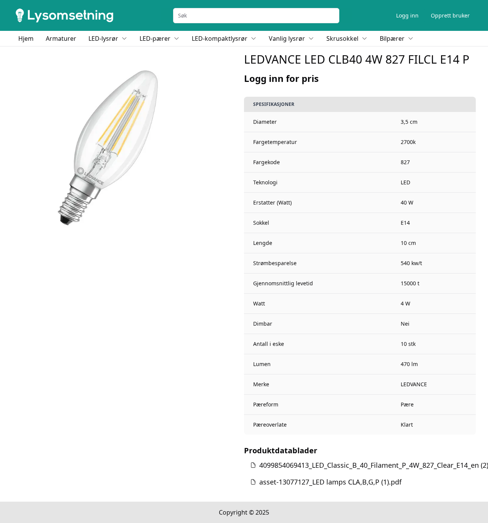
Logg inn (407, 15)
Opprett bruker (450, 15)
